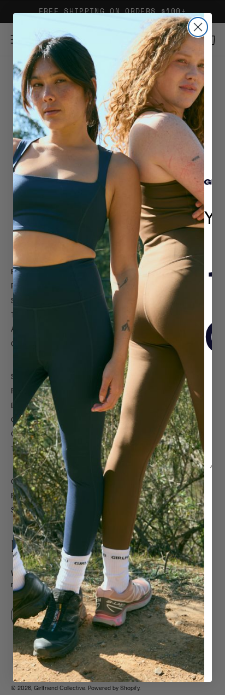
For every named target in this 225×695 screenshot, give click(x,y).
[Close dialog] (198, 27)
